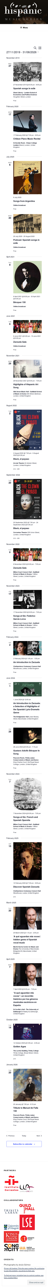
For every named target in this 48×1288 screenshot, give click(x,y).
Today (24, 1136)
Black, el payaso (21, 458)
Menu (25, 27)
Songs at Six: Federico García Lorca (24, 617)
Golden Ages (19, 1046)
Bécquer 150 (19, 302)
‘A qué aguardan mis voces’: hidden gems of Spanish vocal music (27, 939)
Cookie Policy (13, 1278)
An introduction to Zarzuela (26, 662)
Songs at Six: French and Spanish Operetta (25, 819)
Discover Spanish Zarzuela (26, 886)
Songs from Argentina (24, 201)
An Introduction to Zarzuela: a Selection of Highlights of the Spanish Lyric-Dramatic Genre (26, 708)
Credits (9, 1259)
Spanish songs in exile (24, 88)
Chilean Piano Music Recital (26, 138)
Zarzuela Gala (19, 341)
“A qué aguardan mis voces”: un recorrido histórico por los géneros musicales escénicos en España (25, 999)
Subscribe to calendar (22, 1144)
